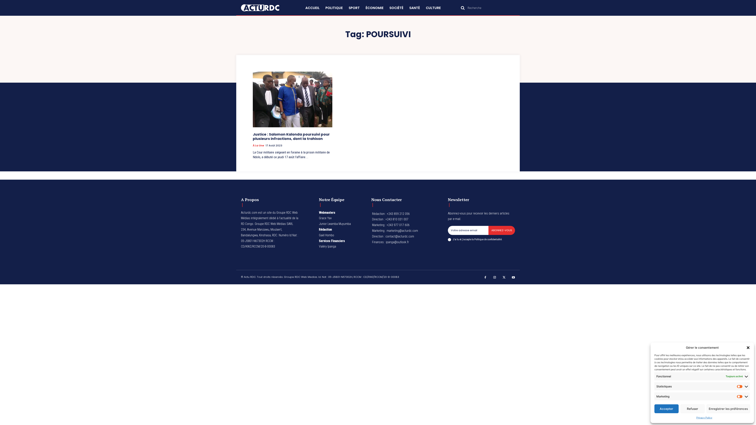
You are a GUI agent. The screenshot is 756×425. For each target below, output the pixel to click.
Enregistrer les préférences (728, 409)
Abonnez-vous (501, 230)
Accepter (666, 409)
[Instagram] (494, 277)
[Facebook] (485, 277)
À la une (258, 145)
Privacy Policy (704, 417)
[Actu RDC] (264, 7)
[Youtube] (513, 277)
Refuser (692, 409)
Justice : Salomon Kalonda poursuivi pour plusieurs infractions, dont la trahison (291, 136)
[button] (748, 348)
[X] (504, 277)
